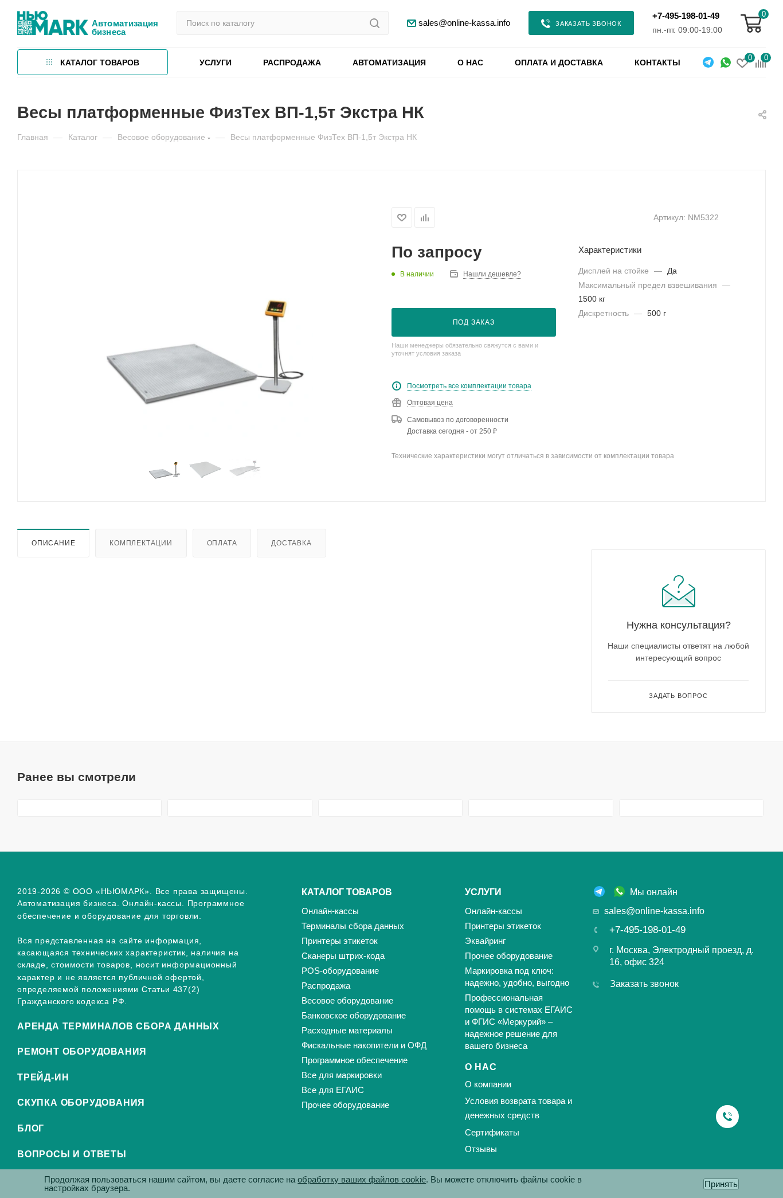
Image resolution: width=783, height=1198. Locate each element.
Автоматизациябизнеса (125, 27)
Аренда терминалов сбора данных (118, 1026)
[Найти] (375, 23)
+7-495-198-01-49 (685, 16)
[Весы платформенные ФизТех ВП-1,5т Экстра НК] (205, 329)
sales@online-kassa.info (654, 911)
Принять (721, 1184)
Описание (53, 543)
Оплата (222, 543)
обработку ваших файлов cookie (361, 1179)
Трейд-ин (43, 1077)
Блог (30, 1128)
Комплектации (141, 543)
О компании (488, 1084)
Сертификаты (492, 1132)
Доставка (291, 543)
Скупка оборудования (81, 1102)
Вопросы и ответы (72, 1154)
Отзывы (481, 1149)
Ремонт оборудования (82, 1051)
